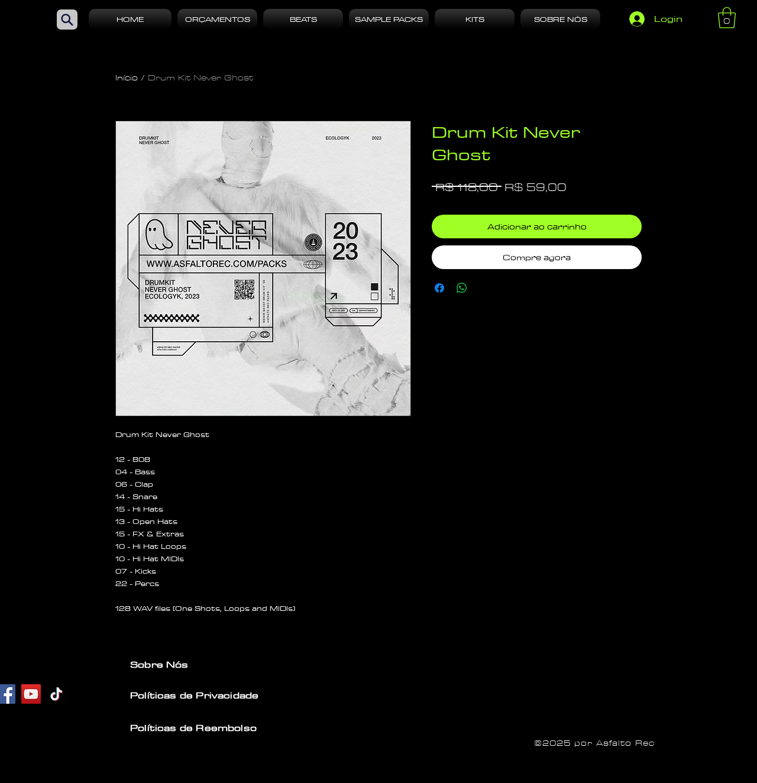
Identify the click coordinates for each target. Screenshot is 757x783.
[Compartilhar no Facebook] (439, 288)
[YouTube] (31, 694)
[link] (727, 17)
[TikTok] (56, 694)
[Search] (67, 19)
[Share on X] (484, 288)
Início (126, 77)
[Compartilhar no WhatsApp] (462, 288)
